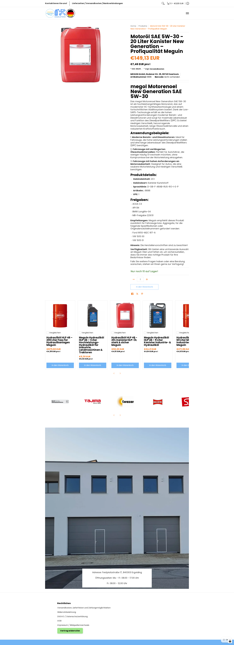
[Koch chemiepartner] (60, 401)
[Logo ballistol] (158, 401)
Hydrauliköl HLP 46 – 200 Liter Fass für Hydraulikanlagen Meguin (59, 341)
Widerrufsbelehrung (66, 612)
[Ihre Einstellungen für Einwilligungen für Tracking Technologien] (230, 641)
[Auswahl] (147, 279)
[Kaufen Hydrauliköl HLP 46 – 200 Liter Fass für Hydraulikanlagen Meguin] (60, 315)
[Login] (187, 3)
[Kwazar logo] (125, 401)
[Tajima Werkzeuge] (93, 401)
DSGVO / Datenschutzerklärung (72, 616)
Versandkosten (157, 69)
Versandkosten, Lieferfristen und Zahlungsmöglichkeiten (84, 607)
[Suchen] (163, 3)
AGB (59, 620)
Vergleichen (55, 333)
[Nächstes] (120, 373)
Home (133, 26)
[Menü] (187, 13)
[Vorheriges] (114, 373)
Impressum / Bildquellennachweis (73, 625)
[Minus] (133, 279)
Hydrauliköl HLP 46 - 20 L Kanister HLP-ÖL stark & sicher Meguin (124, 341)
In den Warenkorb (144, 286)
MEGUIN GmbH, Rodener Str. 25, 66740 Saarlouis (154, 74)
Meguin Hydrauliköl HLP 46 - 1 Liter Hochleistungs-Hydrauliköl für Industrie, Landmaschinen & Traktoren (91, 345)
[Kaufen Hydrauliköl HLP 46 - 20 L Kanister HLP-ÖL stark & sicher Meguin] (125, 315)
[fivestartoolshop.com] (60, 13)
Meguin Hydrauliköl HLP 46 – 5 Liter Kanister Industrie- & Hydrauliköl (157, 341)
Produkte (142, 26)
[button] (132, 294)
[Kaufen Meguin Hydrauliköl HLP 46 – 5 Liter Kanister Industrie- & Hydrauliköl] (157, 315)
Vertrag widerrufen (70, 630)
